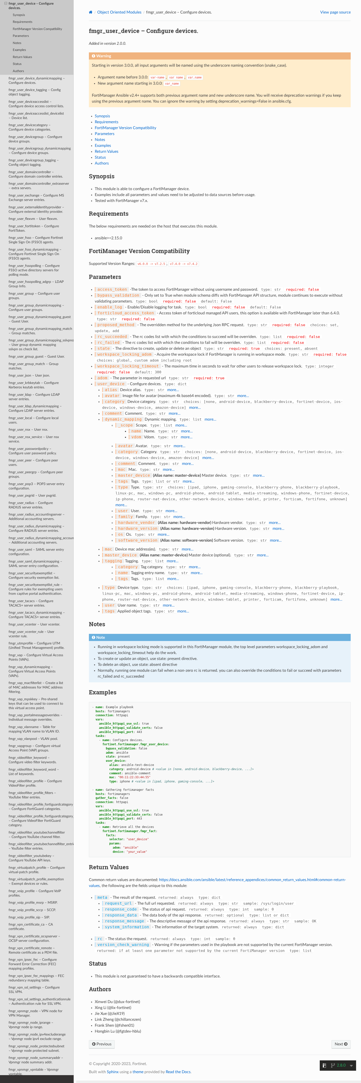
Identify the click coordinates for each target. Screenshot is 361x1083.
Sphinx (113, 1072)
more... (173, 390)
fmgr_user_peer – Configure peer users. (33, 462)
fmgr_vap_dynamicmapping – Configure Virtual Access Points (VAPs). (32, 671)
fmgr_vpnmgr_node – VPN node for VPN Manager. (35, 1013)
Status (17, 64)
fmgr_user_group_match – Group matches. (33, 366)
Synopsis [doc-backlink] (101, 176)
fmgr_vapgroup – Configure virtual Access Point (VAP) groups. (34, 748)
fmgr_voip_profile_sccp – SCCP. (32, 910)
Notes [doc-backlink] (97, 624)
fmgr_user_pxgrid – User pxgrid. (32, 495)
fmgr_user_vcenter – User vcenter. (34, 624)
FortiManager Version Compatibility (37, 29)
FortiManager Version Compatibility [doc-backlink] (139, 251)
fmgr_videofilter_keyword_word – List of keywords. (34, 772)
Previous (103, 1044)
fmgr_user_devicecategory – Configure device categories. (30, 127)
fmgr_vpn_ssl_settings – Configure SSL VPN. (34, 990)
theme (138, 1072)
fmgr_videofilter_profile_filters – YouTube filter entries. (32, 795)
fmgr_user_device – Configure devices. (31, 6)
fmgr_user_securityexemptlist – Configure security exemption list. (34, 575)
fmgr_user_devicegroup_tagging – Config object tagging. (34, 162)
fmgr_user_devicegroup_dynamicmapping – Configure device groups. (40, 151)
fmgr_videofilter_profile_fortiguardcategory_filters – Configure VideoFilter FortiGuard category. (41, 820)
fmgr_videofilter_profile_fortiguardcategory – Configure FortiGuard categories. (41, 807)
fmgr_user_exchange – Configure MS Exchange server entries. (36, 198)
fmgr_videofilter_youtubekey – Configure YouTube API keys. (31, 858)
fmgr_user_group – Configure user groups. (34, 296)
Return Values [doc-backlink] (109, 867)
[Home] (91, 12)
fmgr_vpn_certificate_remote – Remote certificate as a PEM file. (33, 950)
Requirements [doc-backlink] (108, 213)
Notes (17, 43)
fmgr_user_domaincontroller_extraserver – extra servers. (39, 186)
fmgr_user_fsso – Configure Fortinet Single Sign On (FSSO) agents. (36, 240)
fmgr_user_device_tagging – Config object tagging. (35, 92)
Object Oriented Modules (119, 12)
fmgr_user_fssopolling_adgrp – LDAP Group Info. (36, 284)
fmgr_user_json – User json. (29, 375)
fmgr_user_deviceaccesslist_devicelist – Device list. (36, 116)
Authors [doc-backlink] (100, 989)
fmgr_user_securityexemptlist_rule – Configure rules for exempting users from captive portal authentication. (36, 589)
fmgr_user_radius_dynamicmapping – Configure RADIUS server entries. (36, 528)
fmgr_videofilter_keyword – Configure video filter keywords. (32, 760)
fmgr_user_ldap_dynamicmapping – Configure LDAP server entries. (35, 408)
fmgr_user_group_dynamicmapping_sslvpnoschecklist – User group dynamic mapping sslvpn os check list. (41, 344)
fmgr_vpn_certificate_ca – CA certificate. (31, 927)
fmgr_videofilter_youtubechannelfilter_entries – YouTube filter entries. (41, 846)
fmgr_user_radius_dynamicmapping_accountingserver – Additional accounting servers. (41, 540)
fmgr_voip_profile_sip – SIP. (29, 917)
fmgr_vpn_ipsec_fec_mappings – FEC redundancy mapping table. (36, 978)
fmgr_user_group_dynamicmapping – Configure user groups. (36, 308)
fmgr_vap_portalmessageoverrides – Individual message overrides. (35, 717)
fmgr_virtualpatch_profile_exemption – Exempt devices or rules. (36, 881)
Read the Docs (178, 1072)
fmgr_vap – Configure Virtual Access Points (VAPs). (36, 657)
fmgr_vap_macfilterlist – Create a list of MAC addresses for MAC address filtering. (36, 687)
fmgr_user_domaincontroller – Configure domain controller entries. (36, 174)
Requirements (22, 22)
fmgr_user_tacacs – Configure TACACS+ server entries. (31, 603)
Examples (19, 50)
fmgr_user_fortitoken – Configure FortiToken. (34, 228)
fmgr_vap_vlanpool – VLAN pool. (33, 739)
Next (339, 1044)
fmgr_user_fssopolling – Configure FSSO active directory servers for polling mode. (34, 270)
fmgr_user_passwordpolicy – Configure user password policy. (32, 451)
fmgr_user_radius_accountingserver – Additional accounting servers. (37, 517)
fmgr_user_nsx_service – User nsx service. (34, 439)
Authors (18, 71)
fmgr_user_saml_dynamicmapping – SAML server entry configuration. (35, 564)
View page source (335, 12)
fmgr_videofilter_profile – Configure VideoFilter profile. (35, 783)
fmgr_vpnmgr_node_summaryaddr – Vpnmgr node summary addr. (36, 1060)
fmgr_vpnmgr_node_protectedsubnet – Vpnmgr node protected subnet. (36, 1048)
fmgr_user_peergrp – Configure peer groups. (36, 474)
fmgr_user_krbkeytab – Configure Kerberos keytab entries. (34, 385)
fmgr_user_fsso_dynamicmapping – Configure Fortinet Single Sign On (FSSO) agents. (35, 254)
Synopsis (19, 15)
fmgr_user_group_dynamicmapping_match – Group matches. (40, 331)
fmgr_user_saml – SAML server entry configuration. (36, 552)
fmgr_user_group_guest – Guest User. (37, 356)
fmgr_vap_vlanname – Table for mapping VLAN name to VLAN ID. (34, 729)
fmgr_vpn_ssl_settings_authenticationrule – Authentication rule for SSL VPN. (39, 1001)
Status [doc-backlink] (98, 963)
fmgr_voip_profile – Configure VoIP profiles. (35, 893)
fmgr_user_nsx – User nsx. (28, 429)
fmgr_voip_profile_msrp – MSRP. (33, 902)
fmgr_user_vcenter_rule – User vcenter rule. (31, 634)
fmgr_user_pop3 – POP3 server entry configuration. (36, 486)
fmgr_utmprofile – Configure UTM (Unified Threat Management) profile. (36, 645)
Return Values (22, 57)
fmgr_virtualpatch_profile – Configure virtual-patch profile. (37, 870)
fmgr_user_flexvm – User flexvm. (33, 219)
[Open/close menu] (5, 3)
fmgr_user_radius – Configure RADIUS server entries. (31, 505)
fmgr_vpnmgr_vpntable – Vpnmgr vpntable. (34, 1072)
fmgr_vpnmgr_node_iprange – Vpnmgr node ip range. (31, 1025)
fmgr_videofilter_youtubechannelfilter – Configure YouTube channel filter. (37, 835)
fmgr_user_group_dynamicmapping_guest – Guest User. (40, 319)
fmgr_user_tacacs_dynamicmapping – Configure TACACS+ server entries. (37, 615)
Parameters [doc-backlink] (105, 277)
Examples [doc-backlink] (102, 692)
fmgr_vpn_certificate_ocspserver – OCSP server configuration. (34, 938)
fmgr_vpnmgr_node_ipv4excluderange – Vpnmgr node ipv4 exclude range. (37, 1037)
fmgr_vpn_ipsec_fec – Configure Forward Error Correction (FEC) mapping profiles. (33, 964)
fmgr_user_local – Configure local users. (33, 420)
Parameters (21, 36)
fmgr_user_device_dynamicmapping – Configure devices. (37, 80)
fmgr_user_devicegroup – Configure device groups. (35, 139)
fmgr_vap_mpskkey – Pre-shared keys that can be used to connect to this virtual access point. (36, 703)
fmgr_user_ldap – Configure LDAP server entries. (34, 397)
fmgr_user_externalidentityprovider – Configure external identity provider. (36, 209)
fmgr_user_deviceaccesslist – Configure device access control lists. (36, 104)
